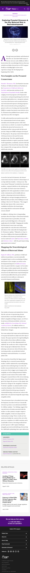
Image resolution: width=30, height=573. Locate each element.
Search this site (25, 9)
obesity (26, 238)
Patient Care (11, 493)
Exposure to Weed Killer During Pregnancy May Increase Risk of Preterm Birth (10, 500)
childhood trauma (21, 263)
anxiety (13, 238)
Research (15, 13)
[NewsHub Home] (15, 8)
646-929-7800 (15, 522)
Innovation (11, 472)
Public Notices (4, 566)
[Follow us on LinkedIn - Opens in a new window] (18, 551)
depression (20, 238)
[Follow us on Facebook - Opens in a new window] (8, 551)
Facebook (16, 50)
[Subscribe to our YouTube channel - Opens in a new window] (16, 551)
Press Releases (6, 494)
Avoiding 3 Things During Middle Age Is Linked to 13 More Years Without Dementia (10, 478)
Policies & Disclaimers (6, 564)
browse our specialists (15, 523)
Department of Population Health (10, 92)
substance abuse (8, 241)
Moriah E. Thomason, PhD (8, 83)
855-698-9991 (13, 571)
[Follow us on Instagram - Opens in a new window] (13, 551)
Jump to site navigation (3, 9)
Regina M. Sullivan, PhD (7, 255)
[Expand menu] (26, 533)
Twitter (13, 50)
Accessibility (4, 569)
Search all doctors (7, 453)
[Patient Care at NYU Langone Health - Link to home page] (5, 556)
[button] (27, 4)
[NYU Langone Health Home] (8, 8)
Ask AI (28, 9)
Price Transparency (5, 562)
